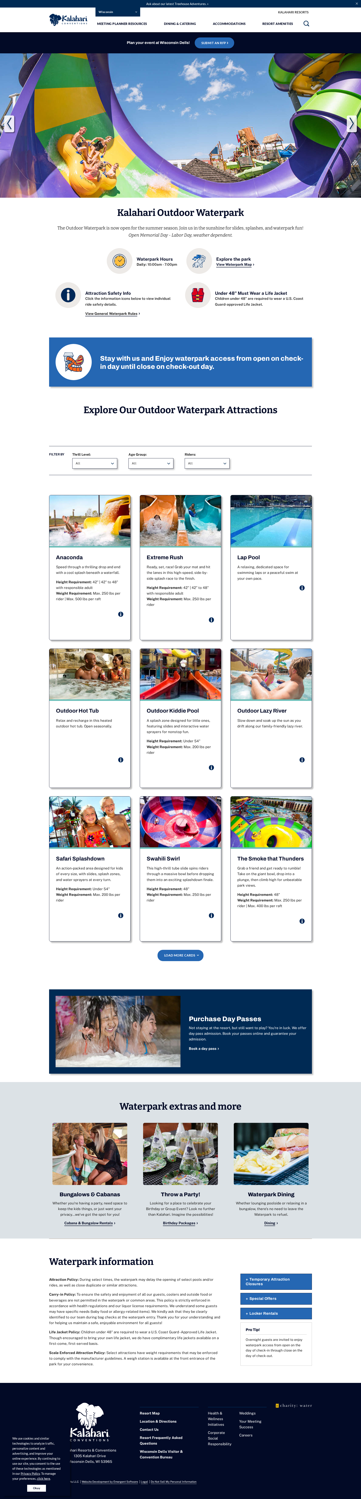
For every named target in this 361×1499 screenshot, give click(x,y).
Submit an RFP (213, 43)
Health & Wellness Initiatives (216, 1419)
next (352, 123)
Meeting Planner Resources (122, 24)
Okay (36, 1488)
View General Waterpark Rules (111, 314)
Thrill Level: (81, 454)
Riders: (190, 454)
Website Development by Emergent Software (110, 1481)
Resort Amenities (277, 24)
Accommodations (229, 24)
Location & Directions (158, 1421)
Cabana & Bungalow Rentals (88, 1223)
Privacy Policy (30, 1473)
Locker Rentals (263, 1313)
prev (9, 123)
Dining (269, 1223)
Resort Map (150, 1413)
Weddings (247, 1413)
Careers (246, 1435)
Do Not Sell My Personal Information (174, 1481)
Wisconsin (106, 12)
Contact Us (149, 1429)
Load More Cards (179, 955)
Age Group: (137, 454)
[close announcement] (357, 3)
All (78, 463)
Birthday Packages (179, 1223)
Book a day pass (202, 1048)
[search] (306, 25)
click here (43, 1478)
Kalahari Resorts (293, 12)
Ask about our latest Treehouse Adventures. (176, 4)
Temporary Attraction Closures (268, 1281)
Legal (144, 1481)
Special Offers (263, 1298)
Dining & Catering (180, 24)
